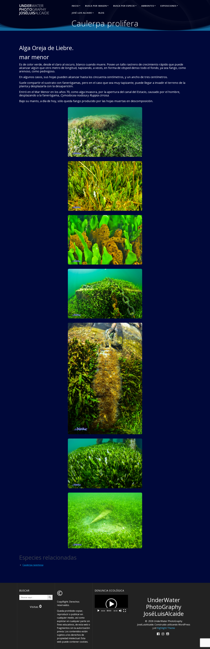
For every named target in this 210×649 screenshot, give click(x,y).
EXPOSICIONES (168, 5)
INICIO (75, 5)
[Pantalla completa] (124, 610)
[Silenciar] (120, 610)
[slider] (109, 610)
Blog (101, 12)
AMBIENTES (147, 5)
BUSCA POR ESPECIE (124, 5)
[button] (111, 604)
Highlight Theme (166, 628)
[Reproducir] (98, 610)
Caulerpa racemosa (33, 564)
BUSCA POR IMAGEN (96, 5)
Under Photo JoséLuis (34, 9)
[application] (111, 604)
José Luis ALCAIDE (82, 12)
